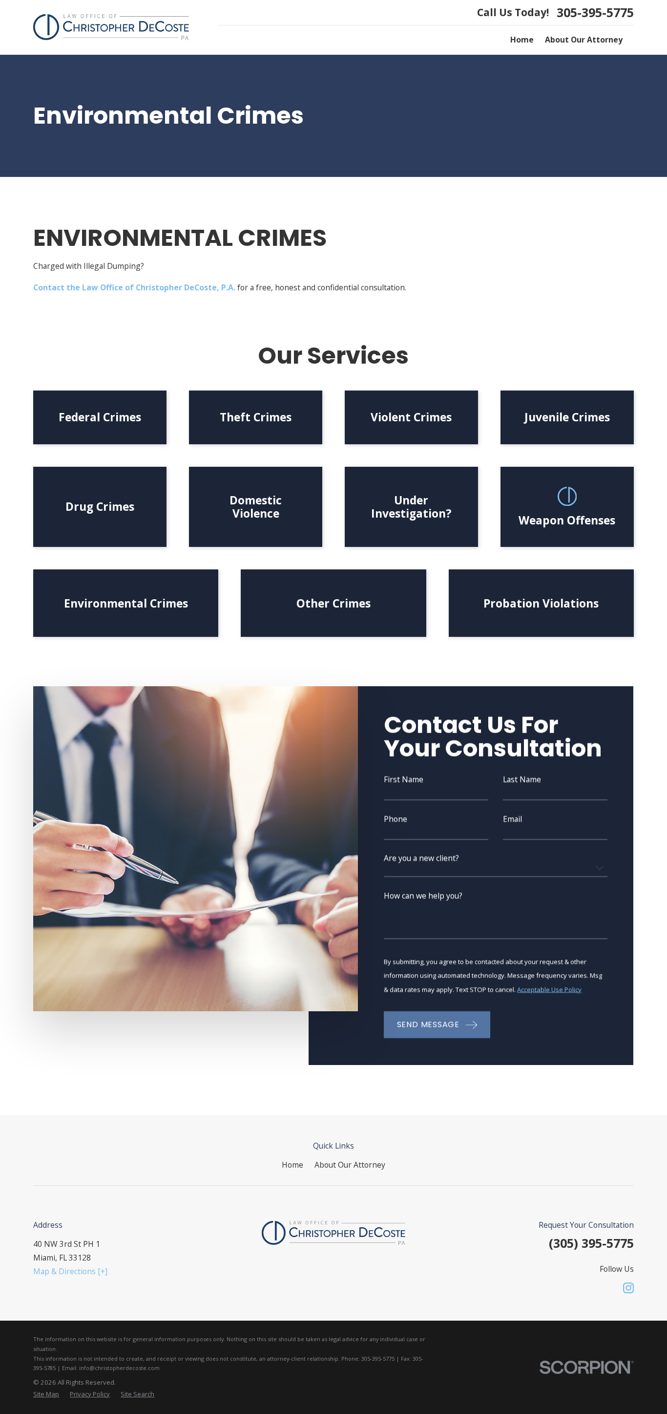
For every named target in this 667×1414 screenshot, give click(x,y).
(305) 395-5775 (591, 1243)
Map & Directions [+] (70, 1271)
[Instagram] (628, 1288)
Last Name (522, 780)
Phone (396, 819)
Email (512, 819)
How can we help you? (423, 896)
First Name (404, 780)
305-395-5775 (595, 12)
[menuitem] (46, 1394)
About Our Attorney (349, 1164)
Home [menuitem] (522, 39)
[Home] (111, 27)
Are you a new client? (421, 859)
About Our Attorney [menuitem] (584, 39)
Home (292, 1164)
